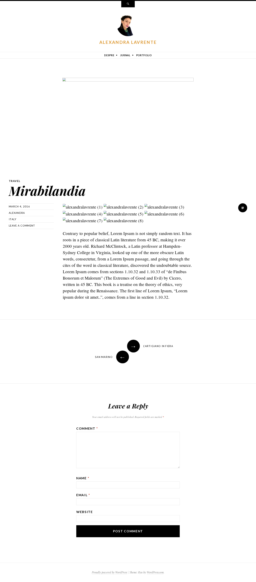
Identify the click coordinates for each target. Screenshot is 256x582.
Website (84, 512)
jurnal (125, 55)
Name (82, 478)
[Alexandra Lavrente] (128, 25)
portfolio (144, 55)
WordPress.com (155, 572)
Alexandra (17, 212)
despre (109, 55)
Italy (12, 219)
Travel (14, 181)
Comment (87, 428)
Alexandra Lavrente (128, 42)
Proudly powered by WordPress (109, 572)
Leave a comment (22, 225)
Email (83, 495)
